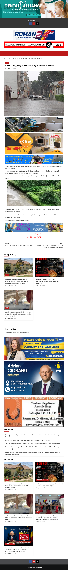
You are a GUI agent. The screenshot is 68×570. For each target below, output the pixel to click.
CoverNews (30, 567)
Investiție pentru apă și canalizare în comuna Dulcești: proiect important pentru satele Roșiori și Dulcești (16, 281)
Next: (49, 245)
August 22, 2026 (10, 318)
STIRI (7, 63)
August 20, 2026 (10, 553)
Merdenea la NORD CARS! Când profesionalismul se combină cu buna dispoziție (47, 281)
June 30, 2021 (10, 68)
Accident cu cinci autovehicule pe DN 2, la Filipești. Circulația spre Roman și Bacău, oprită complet (18, 314)
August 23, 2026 (40, 285)
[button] (5, 53)
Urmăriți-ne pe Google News (34, 234)
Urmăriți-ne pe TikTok (34, 237)
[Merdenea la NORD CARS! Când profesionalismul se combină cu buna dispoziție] (49, 267)
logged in (15, 332)
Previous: (18, 244)
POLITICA (8, 543)
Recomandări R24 (40, 275)
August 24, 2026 (10, 285)
